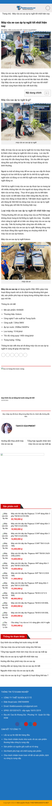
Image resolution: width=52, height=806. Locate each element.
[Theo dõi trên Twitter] (22, 724)
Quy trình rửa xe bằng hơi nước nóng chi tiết (18, 398)
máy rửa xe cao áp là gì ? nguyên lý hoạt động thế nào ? (24, 675)
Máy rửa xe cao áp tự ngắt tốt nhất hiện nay (19, 656)
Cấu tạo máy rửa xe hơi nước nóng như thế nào (21, 647)
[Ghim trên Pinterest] (21, 355)
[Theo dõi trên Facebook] (17, 724)
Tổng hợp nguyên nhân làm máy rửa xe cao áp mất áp (24, 652)
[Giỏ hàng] (48, 8)
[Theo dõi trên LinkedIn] (30, 724)
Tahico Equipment (30, 30)
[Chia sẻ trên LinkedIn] (25, 355)
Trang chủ (6, 14)
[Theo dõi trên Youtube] (35, 724)
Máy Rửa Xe (30, 414)
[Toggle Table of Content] (45, 93)
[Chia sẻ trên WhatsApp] (3, 355)
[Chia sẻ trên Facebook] (8, 355)
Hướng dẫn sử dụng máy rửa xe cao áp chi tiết (20, 666)
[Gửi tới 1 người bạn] (17, 355)
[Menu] (3, 8)
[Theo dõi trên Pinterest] (26, 724)
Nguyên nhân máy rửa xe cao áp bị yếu (17, 671)
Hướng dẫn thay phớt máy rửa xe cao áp (18, 661)
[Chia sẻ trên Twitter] (12, 355)
